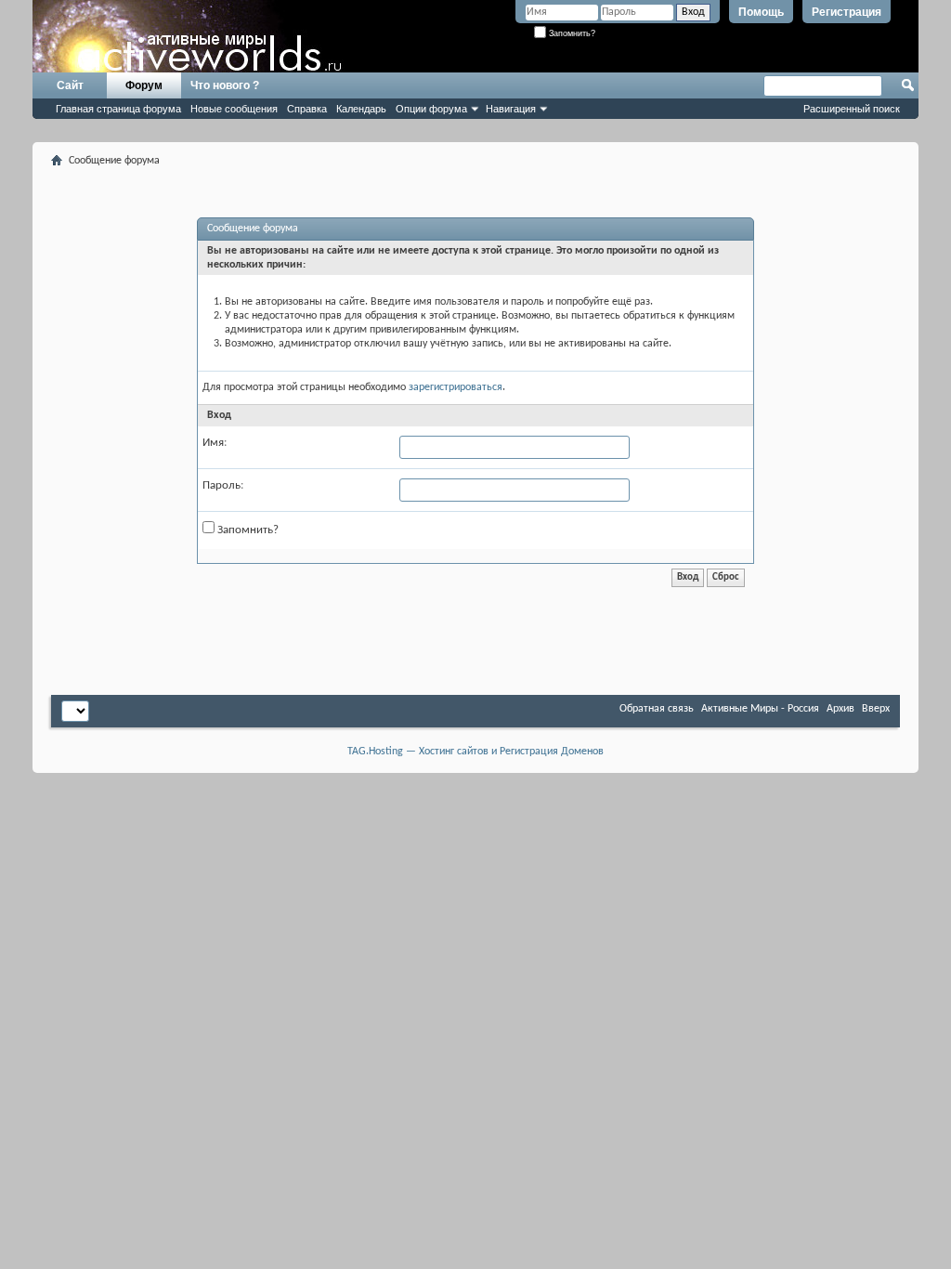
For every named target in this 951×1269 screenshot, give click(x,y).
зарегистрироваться (455, 387)
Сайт (70, 85)
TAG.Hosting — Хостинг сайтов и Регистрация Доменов (475, 751)
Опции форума (431, 108)
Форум (144, 85)
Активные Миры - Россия (760, 708)
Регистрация (846, 12)
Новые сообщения (234, 108)
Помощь (761, 12)
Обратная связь (656, 708)
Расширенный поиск (851, 108)
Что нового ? (224, 85)
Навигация (511, 108)
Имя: (214, 443)
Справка (307, 108)
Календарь (361, 108)
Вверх (876, 708)
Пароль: (222, 485)
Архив (840, 708)
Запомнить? (570, 33)
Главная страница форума (118, 108)
